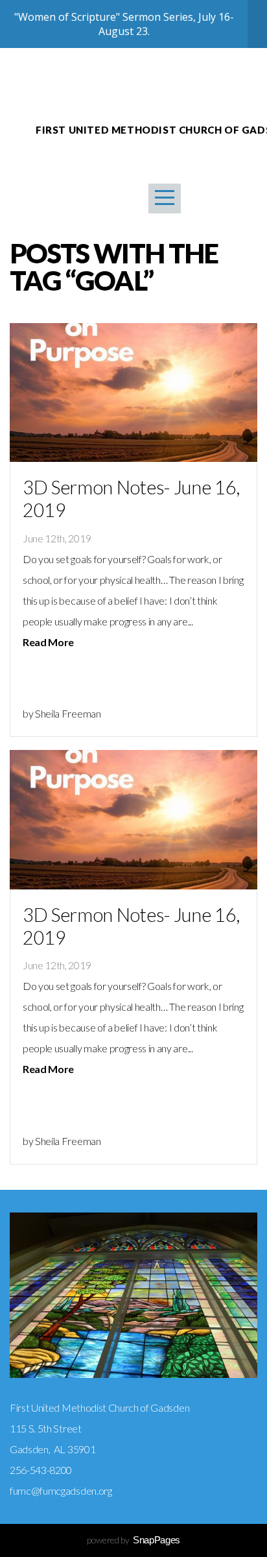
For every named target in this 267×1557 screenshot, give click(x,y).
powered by (133, 1539)
